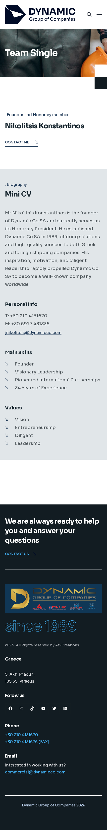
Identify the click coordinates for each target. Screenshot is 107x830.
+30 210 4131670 (21, 734)
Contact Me (17, 142)
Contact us (17, 554)
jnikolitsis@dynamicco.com (33, 332)
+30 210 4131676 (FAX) (27, 741)
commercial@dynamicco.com (35, 772)
